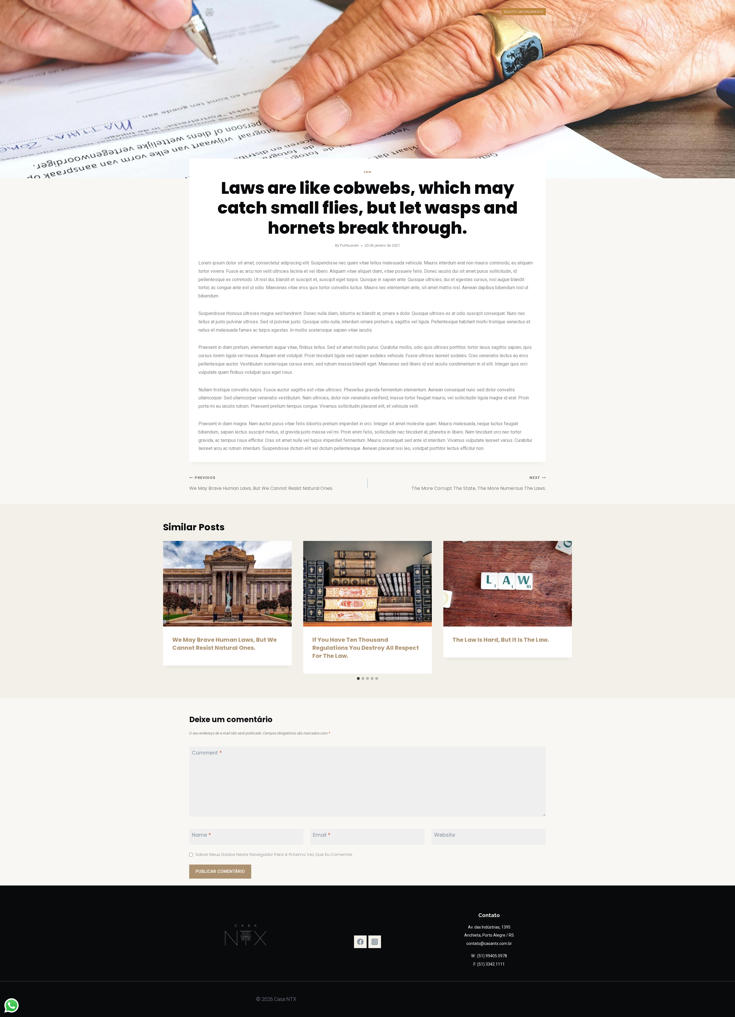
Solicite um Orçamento (523, 11)
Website (444, 835)
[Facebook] (360, 941)
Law (368, 171)
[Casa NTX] (209, 11)
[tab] (358, 678)
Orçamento (401, 11)
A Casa (379, 11)
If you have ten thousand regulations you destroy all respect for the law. (365, 648)
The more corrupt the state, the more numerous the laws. (478, 483)
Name (201, 835)
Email (321, 835)
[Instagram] (374, 941)
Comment (207, 752)
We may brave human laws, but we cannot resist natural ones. (261, 483)
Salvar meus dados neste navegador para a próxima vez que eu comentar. (274, 854)
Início (327, 11)
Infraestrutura (353, 11)
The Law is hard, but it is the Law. (500, 640)
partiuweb (349, 245)
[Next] (563, 607)
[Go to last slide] (171, 607)
